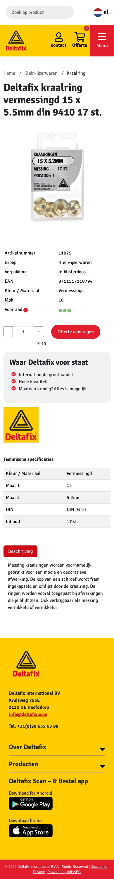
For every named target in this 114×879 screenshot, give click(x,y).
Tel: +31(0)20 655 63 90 (33, 726)
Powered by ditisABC (64, 872)
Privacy (39, 872)
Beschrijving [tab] (20, 551)
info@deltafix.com (28, 714)
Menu (102, 45)
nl (105, 12)
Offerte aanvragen (76, 332)
